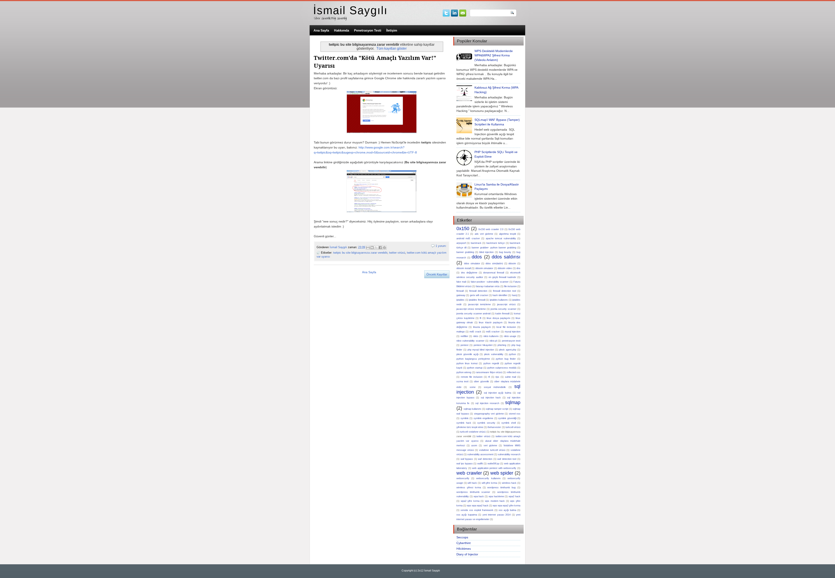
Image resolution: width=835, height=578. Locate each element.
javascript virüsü (506, 304)
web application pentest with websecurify (494, 468)
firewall (460, 291)
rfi (489, 377)
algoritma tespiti (507, 234)
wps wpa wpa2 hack (477, 505)
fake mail (461, 281)
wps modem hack (495, 501)
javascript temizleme (479, 304)
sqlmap (512, 402)
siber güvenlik (481, 381)
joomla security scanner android (473, 313)
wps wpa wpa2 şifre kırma (506, 505)
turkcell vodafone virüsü (473, 431)
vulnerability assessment (480, 454)
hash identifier (500, 295)
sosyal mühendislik (495, 387)
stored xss (515, 413)
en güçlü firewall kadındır (502, 277)
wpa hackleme (496, 496)
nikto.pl (493, 340)
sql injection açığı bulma (497, 392)
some (473, 387)
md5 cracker (493, 331)
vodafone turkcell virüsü (492, 450)
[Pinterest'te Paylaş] (384, 247)
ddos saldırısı (506, 257)
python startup (475, 367)
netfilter (464, 336)
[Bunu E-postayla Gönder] (368, 247)
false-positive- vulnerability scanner (489, 281)
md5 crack (475, 331)
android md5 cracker (468, 238)
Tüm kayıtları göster (391, 48)
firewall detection (478, 291)
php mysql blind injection (481, 349)
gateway (460, 295)
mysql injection (512, 331)
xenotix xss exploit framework (477, 510)
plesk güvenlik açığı (467, 354)
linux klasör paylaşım (491, 322)
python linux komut (467, 363)
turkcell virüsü (513, 427)
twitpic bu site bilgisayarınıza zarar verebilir (360, 252)
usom (474, 445)
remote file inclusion (472, 377)
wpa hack (479, 496)
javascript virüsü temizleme (471, 309)
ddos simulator (472, 263)
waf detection (485, 459)
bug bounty (505, 252)
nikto (475, 336)
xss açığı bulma (507, 510)
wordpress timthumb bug (501, 487)
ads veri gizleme (484, 234)
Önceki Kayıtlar (436, 274)
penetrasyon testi (511, 340)
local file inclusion (506, 327)
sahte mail (510, 377)
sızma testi (462, 381)
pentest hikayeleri (483, 345)
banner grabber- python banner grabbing (494, 247)
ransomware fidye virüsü (489, 372)
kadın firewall (502, 313)
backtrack (476, 243)
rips (497, 377)
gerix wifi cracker (479, 295)
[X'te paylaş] (376, 247)
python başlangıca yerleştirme (473, 358)
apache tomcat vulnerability (501, 238)
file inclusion (510, 286)
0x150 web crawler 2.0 (490, 229)
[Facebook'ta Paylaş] (380, 247)
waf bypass (467, 459)
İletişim (391, 30)
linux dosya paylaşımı (498, 318)
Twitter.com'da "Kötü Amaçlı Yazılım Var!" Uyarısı (375, 62)
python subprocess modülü (501, 367)
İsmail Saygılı (350, 10)
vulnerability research (509, 454)
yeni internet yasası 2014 (497, 514)
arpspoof (461, 243)
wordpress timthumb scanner (473, 492)
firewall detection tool (504, 291)
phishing (502, 345)
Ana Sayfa (321, 30)
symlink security (486, 422)
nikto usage (510, 336)
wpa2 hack (514, 496)
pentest (464, 345)
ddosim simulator (484, 268)
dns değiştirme (469, 272)
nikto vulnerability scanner (470, 340)
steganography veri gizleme (489, 413)
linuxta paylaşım (482, 327)
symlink (465, 418)
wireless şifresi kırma (468, 487)
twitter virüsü (397, 252)
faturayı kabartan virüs (488, 286)
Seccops (462, 537)
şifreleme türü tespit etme (469, 427)
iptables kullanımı (499, 299)
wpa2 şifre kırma (470, 501)
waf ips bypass (464, 463)
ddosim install (463, 268)
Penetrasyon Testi (367, 30)
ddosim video (505, 268)
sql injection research (487, 403)
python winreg (463, 372)
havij (514, 295)
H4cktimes (463, 548)
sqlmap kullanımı (472, 409)
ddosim (512, 263)
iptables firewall (477, 299)
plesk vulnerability (493, 354)
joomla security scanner (503, 309)
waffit (480, 463)
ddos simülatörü (494, 263)
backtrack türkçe (495, 243)
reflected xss (513, 372)
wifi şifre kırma (489, 483)
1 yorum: (441, 246)
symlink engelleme (483, 418)
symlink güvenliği (507, 418)
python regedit (491, 363)
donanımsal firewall (493, 272)
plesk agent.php (507, 349)
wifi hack (472, 483)
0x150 (462, 228)
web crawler (469, 473)
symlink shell (508, 422)
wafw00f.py (493, 463)
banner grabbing (465, 252)
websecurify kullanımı (488, 478)
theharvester (494, 427)
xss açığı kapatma (466, 514)
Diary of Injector (467, 554)
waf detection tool (506, 459)
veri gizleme (490, 445)
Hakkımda (341, 30)
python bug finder (506, 358)
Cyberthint (463, 543)
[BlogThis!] (372, 247)
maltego (460, 331)
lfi (480, 318)
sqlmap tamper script (497, 409)
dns (518, 268)
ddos (477, 257)
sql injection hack (491, 397)
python (512, 354)
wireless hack (509, 483)
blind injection (486, 252)
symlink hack (463, 422)
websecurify (462, 478)
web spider (501, 473)
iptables (460, 299)
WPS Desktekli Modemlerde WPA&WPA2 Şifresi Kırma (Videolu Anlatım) (493, 55)
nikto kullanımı (491, 336)
